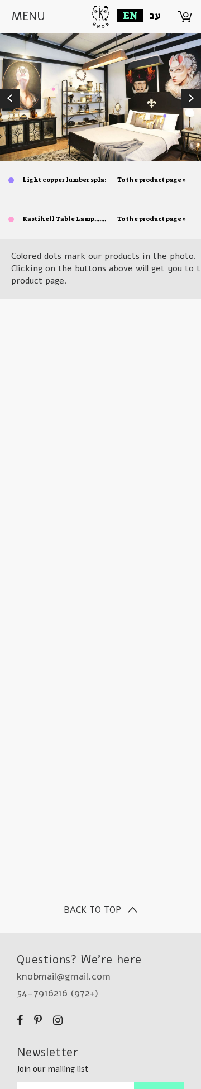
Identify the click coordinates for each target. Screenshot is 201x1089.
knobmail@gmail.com (64, 976)
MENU (28, 16)
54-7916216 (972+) (57, 993)
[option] (100, 97)
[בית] (101, 14)
